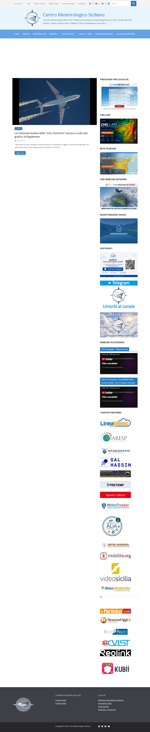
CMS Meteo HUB (39, 34)
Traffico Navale (39, 4)
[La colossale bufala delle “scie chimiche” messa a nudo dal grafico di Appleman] (54, 101)
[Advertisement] (75, 55)
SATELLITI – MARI (85, 34)
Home (16, 34)
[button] (22, 3)
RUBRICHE (53, 34)
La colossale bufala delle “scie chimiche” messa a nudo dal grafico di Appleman (51, 134)
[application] (119, 363)
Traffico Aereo (53, 4)
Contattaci (82, 4)
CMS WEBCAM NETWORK (125, 34)
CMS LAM (25, 34)
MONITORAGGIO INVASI (104, 34)
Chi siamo (17, 4)
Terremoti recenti (68, 4)
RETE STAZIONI (67, 34)
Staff (28, 4)
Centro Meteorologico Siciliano (74, 15)
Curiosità (18, 128)
